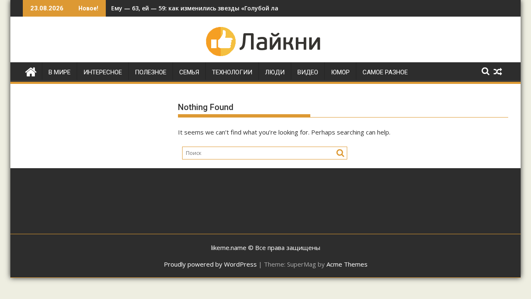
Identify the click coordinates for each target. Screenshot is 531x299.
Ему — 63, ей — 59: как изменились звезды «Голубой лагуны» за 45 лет (218, 8)
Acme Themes (347, 264)
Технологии (232, 72)
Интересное (102, 72)
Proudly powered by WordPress (210, 264)
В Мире (60, 72)
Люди (275, 72)
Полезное (150, 72)
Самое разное (385, 72)
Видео (307, 72)
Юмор (340, 72)
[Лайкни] (31, 70)
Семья (189, 72)
